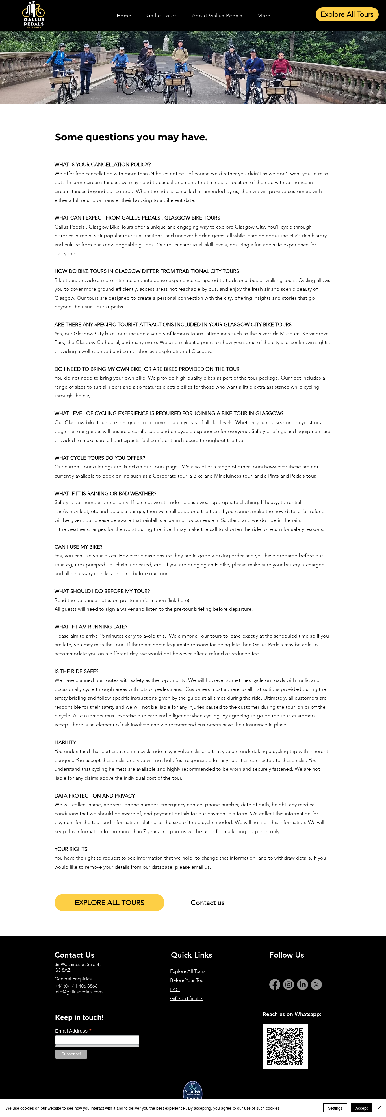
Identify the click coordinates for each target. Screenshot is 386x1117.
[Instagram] (288, 984)
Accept (361, 1108)
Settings (335, 1108)
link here (178, 600)
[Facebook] (274, 984)
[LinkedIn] (302, 984)
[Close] (379, 1107)
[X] (316, 984)
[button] (161, 15)
